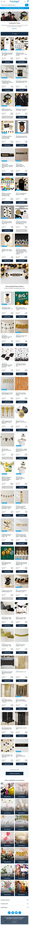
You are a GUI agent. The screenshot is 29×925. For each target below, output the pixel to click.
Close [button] (14, 921)
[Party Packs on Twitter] (19, 912)
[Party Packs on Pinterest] (12, 912)
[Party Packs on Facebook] (16, 912)
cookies (20, 918)
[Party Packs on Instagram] (9, 912)
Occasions (5, 10)
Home (2, 10)
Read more (14, 28)
